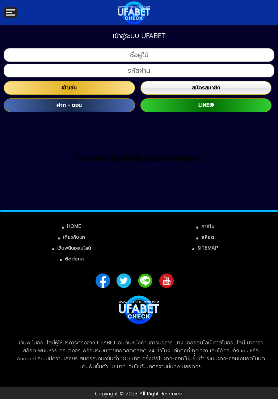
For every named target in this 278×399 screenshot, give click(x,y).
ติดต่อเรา (74, 258)
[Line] (145, 280)
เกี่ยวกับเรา (74, 237)
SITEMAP (207, 248)
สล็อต (207, 237)
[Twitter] (124, 280)
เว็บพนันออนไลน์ (74, 248)
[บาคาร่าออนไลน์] (133, 7)
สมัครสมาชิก (206, 88)
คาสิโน (207, 226)
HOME (74, 226)
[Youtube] (166, 280)
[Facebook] (103, 280)
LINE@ (206, 105)
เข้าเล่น (69, 88)
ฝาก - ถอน (69, 105)
